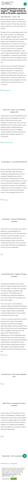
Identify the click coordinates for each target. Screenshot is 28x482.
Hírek (19, 16)
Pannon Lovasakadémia (11, 463)
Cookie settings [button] (6, 478)
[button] (25, 456)
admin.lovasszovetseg (6, 16)
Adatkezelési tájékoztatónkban (9, 474)
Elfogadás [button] (13, 478)
